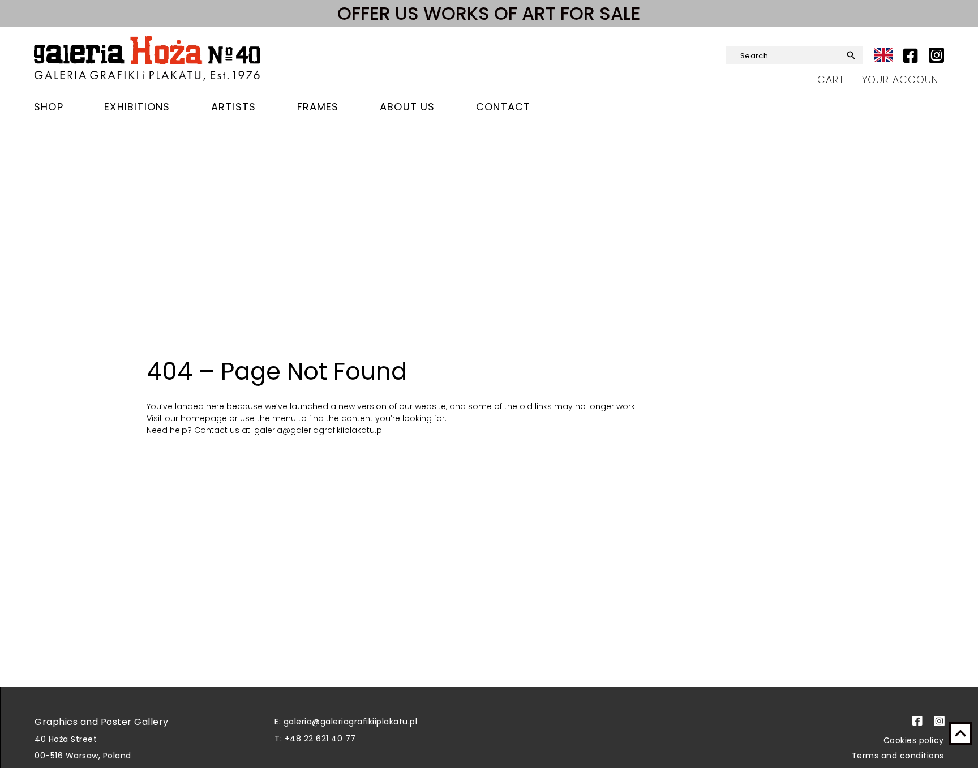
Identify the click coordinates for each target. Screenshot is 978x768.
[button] (847, 55)
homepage (205, 418)
